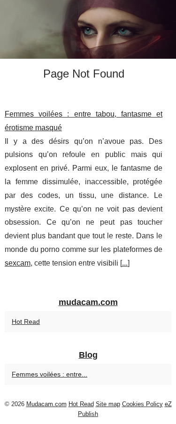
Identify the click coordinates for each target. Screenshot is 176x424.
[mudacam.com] (88, 29)
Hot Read (26, 321)
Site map (108, 404)
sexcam (18, 263)
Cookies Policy (142, 404)
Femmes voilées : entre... (49, 374)
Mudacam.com (46, 404)
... (125, 263)
